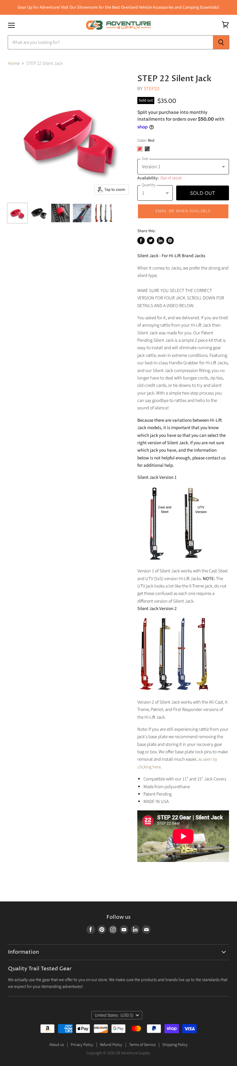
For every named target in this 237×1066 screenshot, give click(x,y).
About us (56, 1044)
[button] (183, 211)
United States (114, 1015)
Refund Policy (111, 1044)
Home (13, 63)
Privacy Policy (82, 1044)
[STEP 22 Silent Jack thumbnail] (17, 213)
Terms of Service (142, 1044)
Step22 (152, 88)
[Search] (221, 42)
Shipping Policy (175, 1044)
